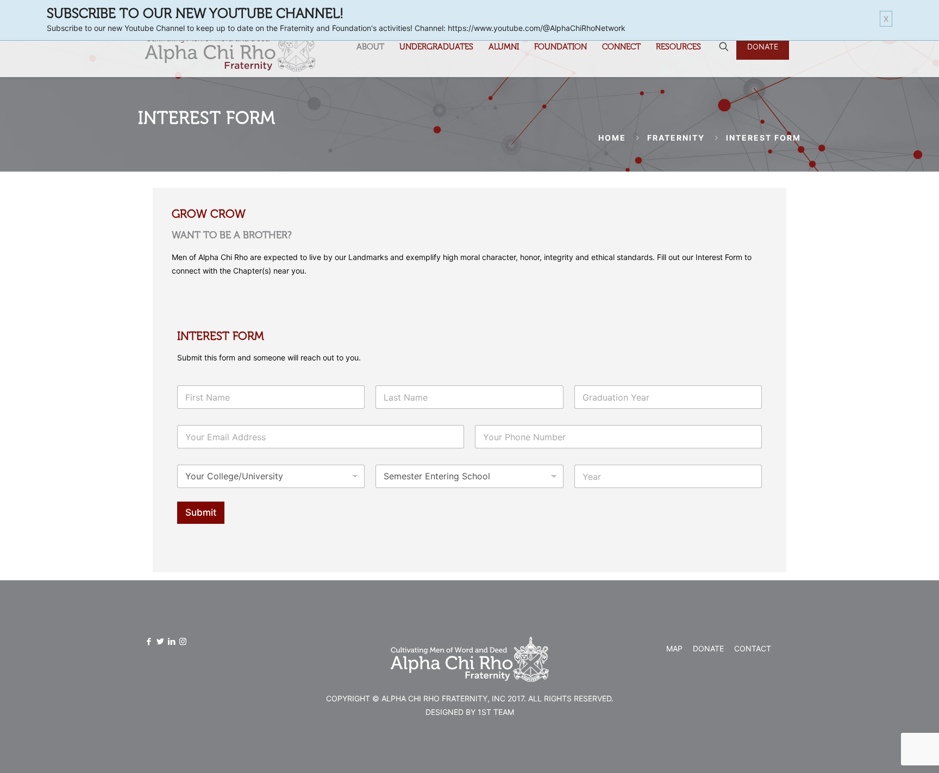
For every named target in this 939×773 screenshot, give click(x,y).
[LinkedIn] (171, 641)
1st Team (496, 712)
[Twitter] (160, 641)
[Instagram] (183, 641)
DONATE (762, 46)
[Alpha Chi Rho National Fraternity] (230, 47)
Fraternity (676, 137)
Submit (200, 512)
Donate (708, 648)
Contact (752, 648)
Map (674, 648)
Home (612, 137)
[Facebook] (149, 641)
